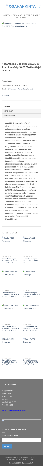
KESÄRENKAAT (10, 458)
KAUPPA (34, 458)
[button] (3, 7)
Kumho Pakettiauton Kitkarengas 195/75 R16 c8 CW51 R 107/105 (10, 328)
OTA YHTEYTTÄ (24, 459)
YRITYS (33, 459)
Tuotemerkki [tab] (9, 116)
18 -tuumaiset (21, 17)
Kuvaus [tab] (7, 106)
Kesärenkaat (31, 15)
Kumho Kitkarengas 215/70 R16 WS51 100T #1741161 (31, 294)
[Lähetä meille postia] (4, 416)
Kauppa (6, 15)
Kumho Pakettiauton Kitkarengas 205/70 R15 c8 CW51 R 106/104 (10, 294)
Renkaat (17, 15)
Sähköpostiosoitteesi (10, 436)
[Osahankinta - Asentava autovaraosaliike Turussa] (21, 7)
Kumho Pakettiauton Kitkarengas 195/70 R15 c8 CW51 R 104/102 (31, 328)
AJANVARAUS (12, 459)
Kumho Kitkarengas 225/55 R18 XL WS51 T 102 (31, 261)
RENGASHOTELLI (23, 458)
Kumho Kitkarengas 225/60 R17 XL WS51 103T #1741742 (9, 261)
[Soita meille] (8, 416)
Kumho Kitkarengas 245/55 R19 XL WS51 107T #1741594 (9, 362)
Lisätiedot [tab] (8, 111)
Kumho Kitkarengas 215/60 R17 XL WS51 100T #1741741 (30, 362)
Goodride (5, 95)
